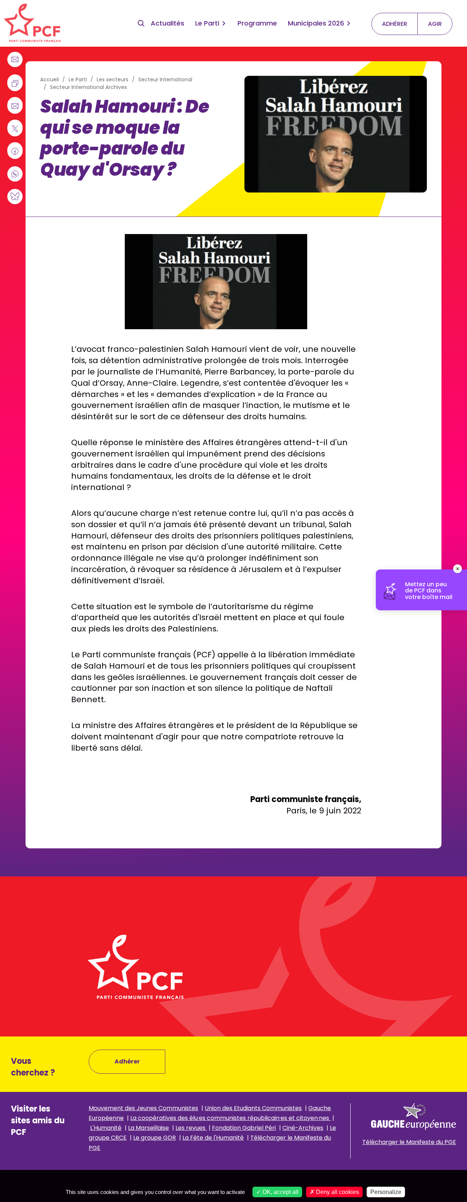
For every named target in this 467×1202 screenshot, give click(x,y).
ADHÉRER (394, 24)
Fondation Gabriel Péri (244, 1128)
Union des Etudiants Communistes (253, 1108)
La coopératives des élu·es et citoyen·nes (230, 1118)
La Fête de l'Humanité (213, 1137)
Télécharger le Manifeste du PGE (409, 1142)
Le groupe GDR (154, 1137)
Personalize (385, 1192)
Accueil (49, 79)
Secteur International (165, 79)
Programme (257, 23)
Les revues (191, 1128)
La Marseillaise (148, 1128)
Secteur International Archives (88, 87)
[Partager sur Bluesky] (15, 196)
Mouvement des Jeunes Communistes (143, 1108)
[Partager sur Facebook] (15, 151)
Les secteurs (112, 79)
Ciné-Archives (302, 1128)
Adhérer (127, 1061)
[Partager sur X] (15, 128)
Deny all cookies (336, 1192)
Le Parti (207, 23)
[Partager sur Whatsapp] (15, 174)
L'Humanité (105, 1128)
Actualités (167, 23)
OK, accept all (279, 1192)
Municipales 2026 (316, 23)
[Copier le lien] (15, 83)
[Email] (15, 59)
